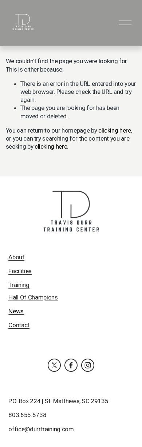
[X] (54, 365)
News (16, 311)
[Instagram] (87, 365)
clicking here (114, 130)
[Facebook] (71, 365)
